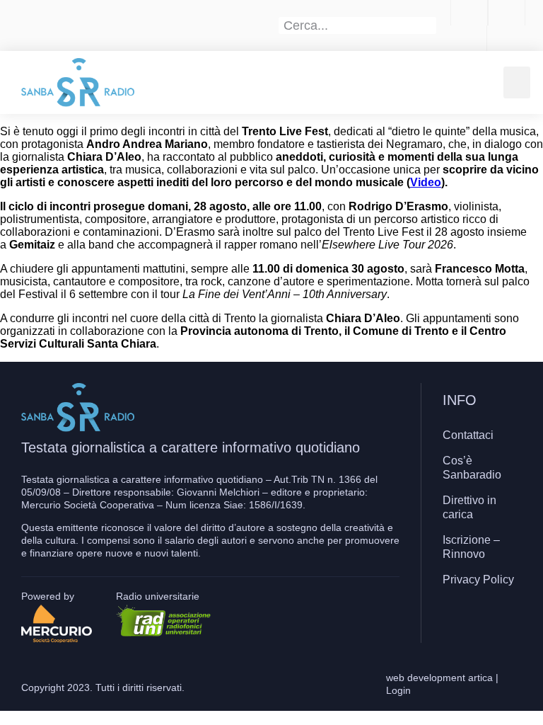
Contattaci (468, 435)
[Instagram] (479, 621)
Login (398, 690)
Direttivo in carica (469, 507)
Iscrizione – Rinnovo (471, 547)
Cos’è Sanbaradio (472, 468)
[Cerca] (428, 25)
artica (480, 677)
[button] (516, 82)
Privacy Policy (478, 579)
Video (425, 182)
